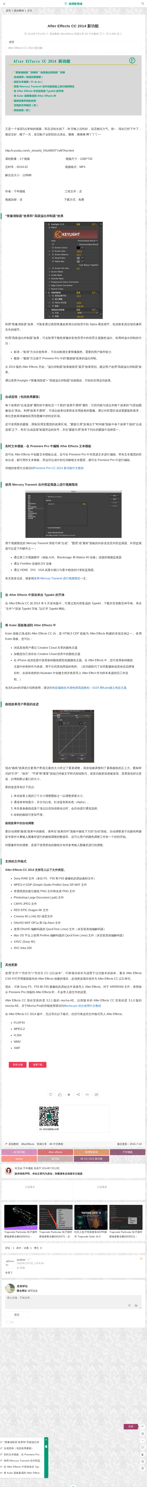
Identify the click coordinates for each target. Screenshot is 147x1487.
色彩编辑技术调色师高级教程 (70, 687)
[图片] (136, 1306)
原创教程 (19, 10)
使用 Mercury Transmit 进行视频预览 (57, 578)
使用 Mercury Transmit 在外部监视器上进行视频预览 (23, 1460)
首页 (8, 10)
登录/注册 (18, 1064)
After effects (55, 1152)
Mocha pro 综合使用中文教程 (82, 1005)
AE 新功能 (19, 1152)
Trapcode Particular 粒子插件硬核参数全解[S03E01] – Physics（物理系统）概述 (125, 1236)
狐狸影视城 (75, 3)
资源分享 (79, 33)
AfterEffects (66, 33)
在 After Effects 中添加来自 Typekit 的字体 (23, 1466)
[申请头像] (138, 1287)
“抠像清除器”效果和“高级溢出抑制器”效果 (23, 1442)
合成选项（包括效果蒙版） (19, 1448)
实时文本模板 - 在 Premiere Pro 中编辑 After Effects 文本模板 (23, 1454)
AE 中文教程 (92, 33)
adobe (19, 1158)
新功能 (55, 1158)
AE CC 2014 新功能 (91, 1158)
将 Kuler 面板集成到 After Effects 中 (23, 1472)
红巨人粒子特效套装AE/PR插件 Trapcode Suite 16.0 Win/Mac (90, 1236)
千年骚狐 (128, 1152)
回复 (22, 1267)
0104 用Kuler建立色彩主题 (110, 687)
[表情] (129, 1306)
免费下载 (37, 1064)
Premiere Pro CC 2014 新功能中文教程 (59, 468)
